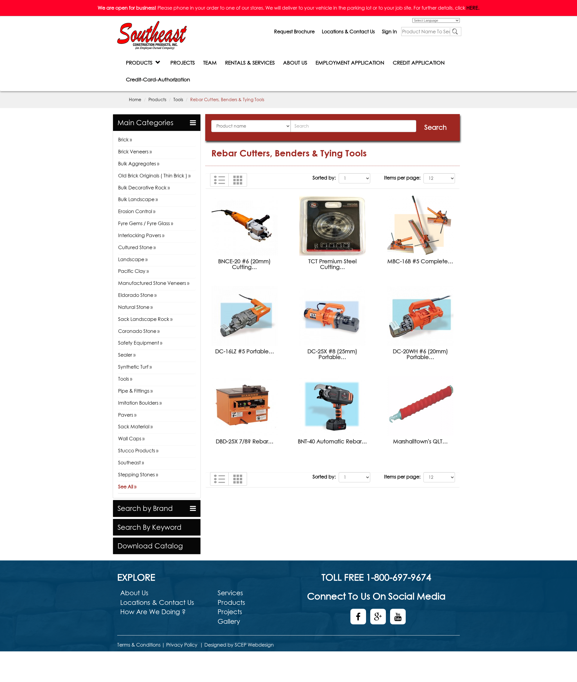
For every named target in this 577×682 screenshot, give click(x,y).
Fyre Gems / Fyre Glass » (145, 223)
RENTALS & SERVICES (250, 62)
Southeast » (131, 463)
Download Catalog (150, 546)
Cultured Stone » (137, 247)
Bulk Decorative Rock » (144, 188)
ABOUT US (295, 62)
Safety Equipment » (140, 343)
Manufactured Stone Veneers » (153, 283)
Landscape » (133, 259)
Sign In (389, 32)
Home (135, 99)
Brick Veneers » (135, 152)
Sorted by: (324, 178)
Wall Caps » (131, 439)
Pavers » (127, 415)
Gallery (229, 621)
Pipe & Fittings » (135, 391)
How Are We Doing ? (153, 612)
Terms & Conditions (138, 645)
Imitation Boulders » (140, 403)
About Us (134, 593)
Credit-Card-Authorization (158, 79)
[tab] (156, 122)
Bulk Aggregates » (138, 164)
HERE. (472, 8)
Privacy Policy (181, 645)
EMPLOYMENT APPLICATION (350, 62)
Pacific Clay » (133, 271)
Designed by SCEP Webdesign (239, 645)
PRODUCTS (140, 62)
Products (157, 99)
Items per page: (402, 178)
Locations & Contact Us (348, 32)
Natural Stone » (135, 307)
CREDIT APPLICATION (419, 62)
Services (230, 593)
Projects (230, 612)
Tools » (125, 379)
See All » (127, 487)
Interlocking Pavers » (141, 235)
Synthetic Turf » (135, 367)
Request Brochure (294, 32)
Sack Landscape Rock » (145, 319)
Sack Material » (135, 427)
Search (435, 127)
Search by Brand (145, 508)
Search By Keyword (150, 527)
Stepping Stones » (138, 475)
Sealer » (127, 355)
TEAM (210, 62)
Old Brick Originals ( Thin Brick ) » (154, 176)
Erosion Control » (136, 211)
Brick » (125, 140)
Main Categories (145, 123)
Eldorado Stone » (137, 295)
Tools (178, 99)
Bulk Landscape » (138, 199)
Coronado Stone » (139, 331)
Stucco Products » (138, 451)
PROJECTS (182, 62)
